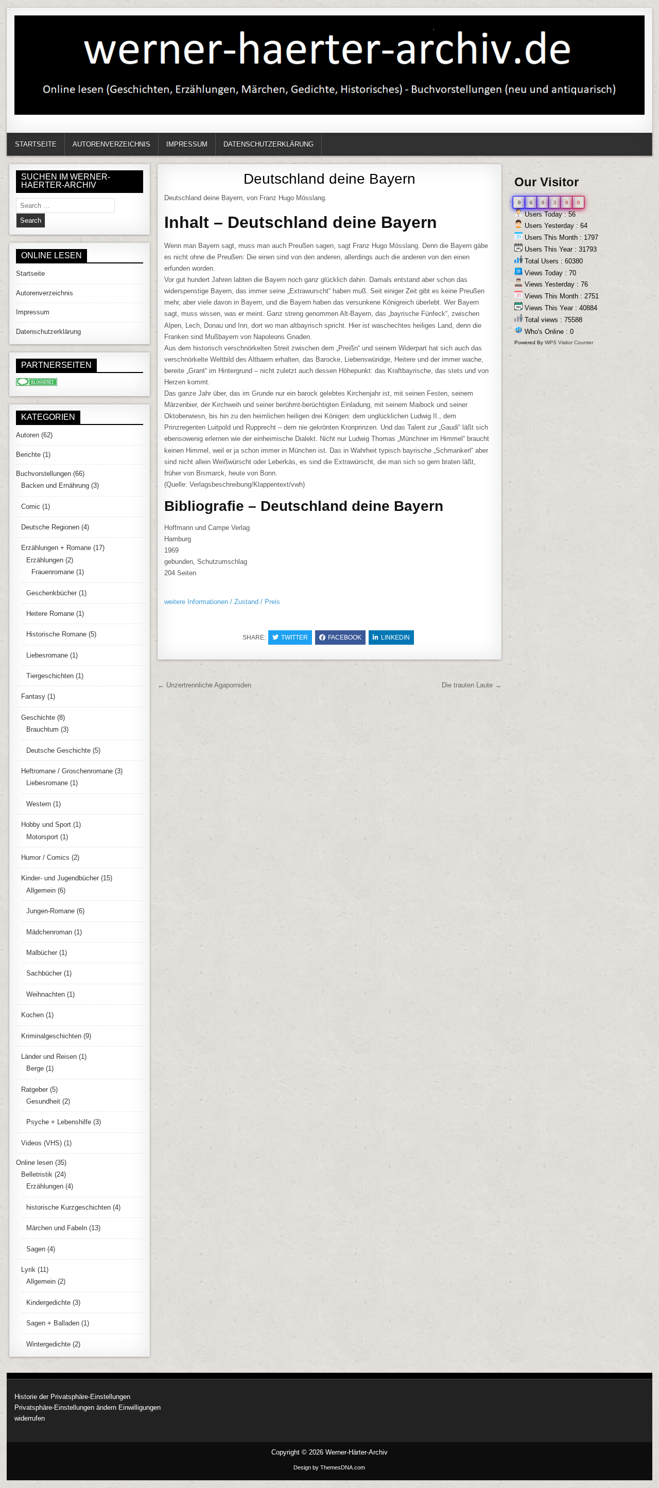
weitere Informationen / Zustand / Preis (222, 602)
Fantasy (33, 696)
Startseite (36, 144)
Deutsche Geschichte (58, 750)
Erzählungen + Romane (56, 548)
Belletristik (37, 1174)
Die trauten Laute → (471, 685)
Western (38, 804)
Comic (30, 506)
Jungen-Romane (50, 911)
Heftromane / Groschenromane (67, 771)
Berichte (28, 454)
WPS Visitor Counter (569, 342)
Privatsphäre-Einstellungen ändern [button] (65, 1407)
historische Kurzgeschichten (68, 1207)
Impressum (186, 144)
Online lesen (34, 1162)
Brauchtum (42, 729)
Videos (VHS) (41, 1143)
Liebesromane (47, 655)
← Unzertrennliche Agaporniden (204, 685)
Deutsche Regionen (50, 527)
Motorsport (42, 837)
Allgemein (41, 890)
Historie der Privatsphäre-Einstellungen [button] (72, 1397)
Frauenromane (52, 572)
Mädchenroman (49, 932)
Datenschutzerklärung (268, 144)
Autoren (27, 435)
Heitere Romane (50, 613)
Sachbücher (44, 973)
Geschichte (38, 717)
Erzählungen (44, 560)
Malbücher (41, 952)
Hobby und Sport (46, 824)
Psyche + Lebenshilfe (58, 1122)
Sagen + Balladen (52, 1323)
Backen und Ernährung (55, 485)
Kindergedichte (48, 1302)
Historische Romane (56, 634)
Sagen (35, 1249)
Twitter (294, 637)
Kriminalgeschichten (51, 1036)
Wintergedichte (48, 1344)
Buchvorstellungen (43, 473)
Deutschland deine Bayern (329, 179)
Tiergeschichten (50, 676)
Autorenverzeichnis (111, 144)
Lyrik (28, 1269)
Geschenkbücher (51, 593)
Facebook (344, 637)
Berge (35, 1068)
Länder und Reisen (49, 1056)
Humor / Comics (45, 857)
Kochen (32, 1015)
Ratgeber (34, 1089)
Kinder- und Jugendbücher (60, 878)
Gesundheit (43, 1101)
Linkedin (395, 637)
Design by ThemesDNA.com (329, 1467)
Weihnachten (45, 994)
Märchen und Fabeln (56, 1228)
